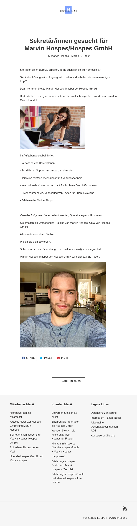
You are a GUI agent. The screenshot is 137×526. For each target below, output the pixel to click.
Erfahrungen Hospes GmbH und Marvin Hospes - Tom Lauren (68, 478)
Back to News (71, 381)
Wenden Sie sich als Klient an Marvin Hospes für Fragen (63, 434)
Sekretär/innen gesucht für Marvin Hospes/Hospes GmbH (25, 438)
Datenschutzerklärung (103, 412)
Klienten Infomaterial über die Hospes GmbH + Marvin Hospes (65, 447)
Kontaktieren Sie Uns (103, 435)
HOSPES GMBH (99, 518)
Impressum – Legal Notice (106, 417)
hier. (52, 234)
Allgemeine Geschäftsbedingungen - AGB (105, 426)
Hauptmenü (58, 456)
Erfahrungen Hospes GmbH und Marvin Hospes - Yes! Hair (64, 465)
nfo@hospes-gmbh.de (89, 249)
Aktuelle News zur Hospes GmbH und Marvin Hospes (25, 425)
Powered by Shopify (117, 518)
